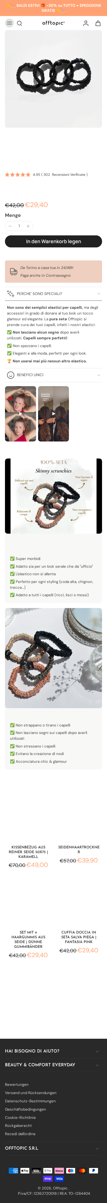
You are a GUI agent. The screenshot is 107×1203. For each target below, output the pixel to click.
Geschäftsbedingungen (25, 1109)
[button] (53, 241)
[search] (19, 23)
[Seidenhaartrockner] (78, 817)
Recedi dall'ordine (20, 1133)
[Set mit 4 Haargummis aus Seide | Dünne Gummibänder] (28, 902)
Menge (13, 215)
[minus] (10, 226)
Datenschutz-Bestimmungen (30, 1101)
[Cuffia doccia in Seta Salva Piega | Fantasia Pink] (78, 902)
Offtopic (61, 1187)
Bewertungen (17, 1084)
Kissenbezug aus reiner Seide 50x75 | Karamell (28, 852)
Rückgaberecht (18, 1125)
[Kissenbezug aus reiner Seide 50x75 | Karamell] (28, 817)
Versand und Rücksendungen (30, 1092)
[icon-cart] (96, 23)
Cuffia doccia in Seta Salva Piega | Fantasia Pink (78, 937)
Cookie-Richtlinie (20, 1117)
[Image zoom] (53, 79)
